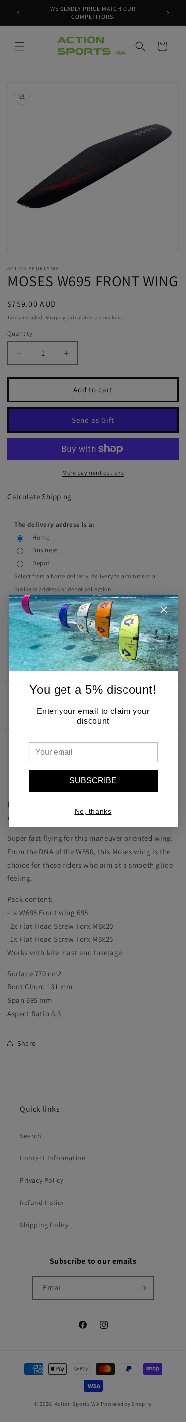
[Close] (164, 611)
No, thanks (93, 811)
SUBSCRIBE (93, 780)
